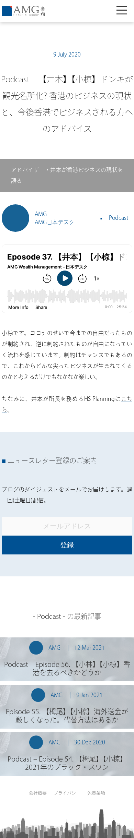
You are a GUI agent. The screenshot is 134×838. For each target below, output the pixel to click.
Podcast (119, 217)
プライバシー (67, 793)
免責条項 (96, 793)
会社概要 (38, 793)
